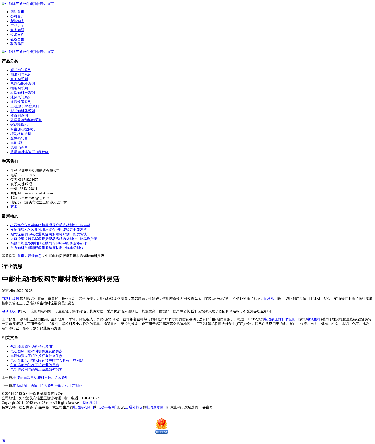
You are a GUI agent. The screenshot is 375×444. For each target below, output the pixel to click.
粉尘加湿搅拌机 (22, 129)
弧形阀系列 (19, 79)
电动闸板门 (10, 311)
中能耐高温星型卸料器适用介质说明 (41, 377)
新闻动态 (17, 21)
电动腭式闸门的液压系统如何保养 (36, 369)
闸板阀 (269, 298)
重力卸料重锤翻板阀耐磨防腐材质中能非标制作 (46, 248)
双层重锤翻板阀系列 (26, 120)
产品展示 (17, 25)
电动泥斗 (17, 143)
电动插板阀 (10, 298)
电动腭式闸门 (83, 407)
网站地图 (90, 403)
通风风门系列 (20, 97)
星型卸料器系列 (22, 93)
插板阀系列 (19, 88)
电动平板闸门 (107, 407)
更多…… (17, 207)
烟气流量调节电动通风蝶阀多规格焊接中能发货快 (48, 234)
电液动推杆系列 (22, 83)
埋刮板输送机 (20, 134)
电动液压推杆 (274, 319)
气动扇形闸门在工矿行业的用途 (34, 365)
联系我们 (17, 44)
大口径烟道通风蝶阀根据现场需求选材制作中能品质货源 (53, 239)
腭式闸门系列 (20, 70)
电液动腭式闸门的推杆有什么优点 (36, 356)
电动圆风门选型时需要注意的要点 (36, 351)
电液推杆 (314, 319)
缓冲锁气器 (19, 138)
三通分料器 (134, 407)
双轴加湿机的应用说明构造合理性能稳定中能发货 (48, 229)
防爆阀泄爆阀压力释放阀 (29, 152)
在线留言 (17, 39)
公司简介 (17, 16)
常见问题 (17, 30)
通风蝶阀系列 (20, 102)
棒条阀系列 (19, 115)
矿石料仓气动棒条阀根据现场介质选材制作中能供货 (50, 225)
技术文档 (17, 34)
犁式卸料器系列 (22, 111)
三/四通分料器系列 (24, 106)
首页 (20, 256)
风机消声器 (19, 147)
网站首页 (17, 12)
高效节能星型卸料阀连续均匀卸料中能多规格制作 (48, 243)
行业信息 (35, 256)
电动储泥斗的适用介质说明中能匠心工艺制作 (47, 385)
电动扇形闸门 (156, 407)
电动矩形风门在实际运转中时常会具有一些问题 (46, 360)
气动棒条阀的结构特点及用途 (33, 347)
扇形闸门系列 (20, 74)
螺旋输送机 (19, 124)
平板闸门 (292, 319)
